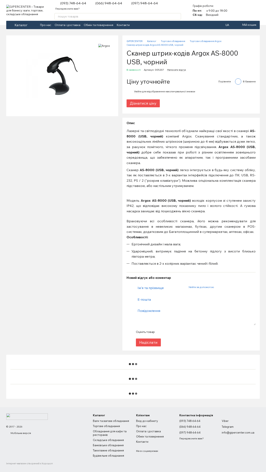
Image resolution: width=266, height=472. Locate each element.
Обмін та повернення (98, 25)
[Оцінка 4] (181, 331)
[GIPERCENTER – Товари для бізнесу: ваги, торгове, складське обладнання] (27, 416)
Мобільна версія (20, 433)
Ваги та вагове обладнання (111, 421)
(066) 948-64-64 (108, 3)
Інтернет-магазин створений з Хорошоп (29, 463)
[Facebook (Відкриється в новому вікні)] (135, 25)
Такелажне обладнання (108, 450)
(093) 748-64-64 (73, 3)
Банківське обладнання (108, 445)
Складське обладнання (108, 440)
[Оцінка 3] (174, 331)
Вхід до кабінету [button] (147, 421)
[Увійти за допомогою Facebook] (218, 287)
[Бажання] (256, 10)
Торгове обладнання (106, 426)
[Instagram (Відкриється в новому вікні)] (140, 25)
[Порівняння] (245, 10)
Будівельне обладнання (108, 455)
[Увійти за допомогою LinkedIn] (231, 287)
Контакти (123, 25)
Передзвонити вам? (67, 8)
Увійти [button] (138, 91)
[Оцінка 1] (161, 331)
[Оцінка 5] (188, 331)
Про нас (45, 25)
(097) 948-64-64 (144, 3)
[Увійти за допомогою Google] (225, 287)
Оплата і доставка (67, 25)
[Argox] (104, 46)
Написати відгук (176, 69)
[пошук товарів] (177, 16)
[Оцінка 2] (168, 331)
